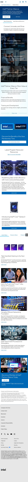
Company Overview (5, 407)
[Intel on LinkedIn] (8, 434)
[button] (14, 98)
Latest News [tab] (4, 235)
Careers (3, 420)
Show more (14, 113)
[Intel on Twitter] (5, 434)
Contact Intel (4, 411)
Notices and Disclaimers (10, 454)
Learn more (3, 264)
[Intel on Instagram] (14, 434)
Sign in (5, 16)
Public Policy (4, 429)
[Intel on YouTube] (11, 434)
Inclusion (3, 426)
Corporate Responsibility (7, 423)
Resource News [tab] (14, 235)
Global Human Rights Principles (15, 456)
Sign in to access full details (14, 154)
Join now (18, 16)
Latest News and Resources (18, 21)
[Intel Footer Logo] (3, 469)
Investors (3, 417)
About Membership (8, 21)
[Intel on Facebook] (1, 434)
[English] (23, 2)
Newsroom (3, 414)
